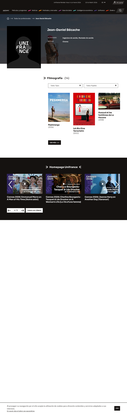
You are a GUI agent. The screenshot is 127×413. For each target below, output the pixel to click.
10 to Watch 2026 (91, 2)
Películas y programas (19, 10)
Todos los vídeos (34, 210)
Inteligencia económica (85, 10)
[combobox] (65, 85)
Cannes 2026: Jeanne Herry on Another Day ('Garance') (100, 198)
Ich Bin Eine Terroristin (79, 129)
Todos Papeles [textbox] (91, 86)
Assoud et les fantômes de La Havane (106, 115)
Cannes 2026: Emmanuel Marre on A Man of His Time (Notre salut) (24, 198)
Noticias (34, 10)
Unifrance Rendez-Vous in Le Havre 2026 (67, 2)
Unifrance (101, 10)
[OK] (117, 408)
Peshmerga (54, 125)
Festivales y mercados (50, 10)
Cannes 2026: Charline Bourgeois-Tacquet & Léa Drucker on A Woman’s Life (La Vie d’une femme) (63, 199)
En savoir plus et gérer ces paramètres (21, 411)
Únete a (112, 10)
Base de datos (67, 10)
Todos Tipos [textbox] (55, 86)
